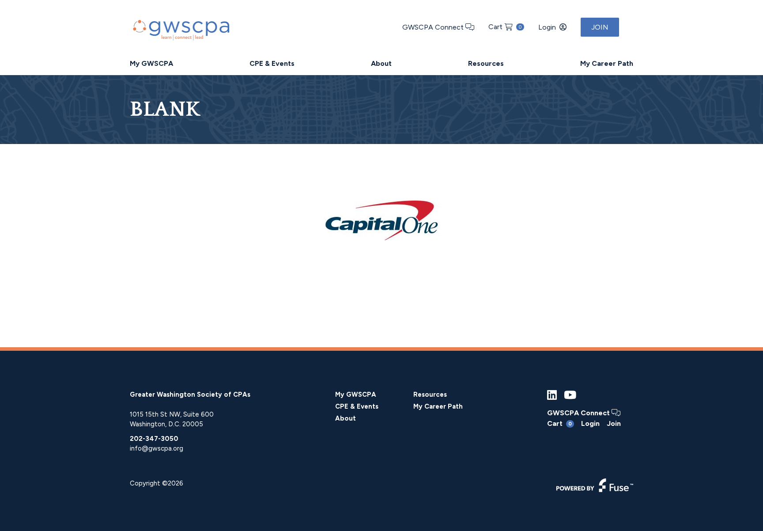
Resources (486, 63)
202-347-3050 (154, 439)
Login (547, 27)
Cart (504, 27)
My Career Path (606, 63)
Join (599, 27)
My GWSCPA (151, 63)
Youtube (570, 395)
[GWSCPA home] (180, 28)
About (381, 63)
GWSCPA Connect (433, 27)
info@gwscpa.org (156, 448)
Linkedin (552, 395)
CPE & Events (272, 63)
